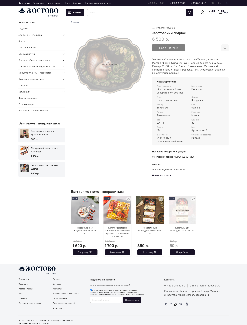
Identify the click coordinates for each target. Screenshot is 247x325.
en (219, 3)
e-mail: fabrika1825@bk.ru (205, 285)
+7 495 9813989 (177, 3)
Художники (24, 3)
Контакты (77, 3)
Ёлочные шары (26, 104)
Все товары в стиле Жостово (33, 110)
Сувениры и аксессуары (31, 79)
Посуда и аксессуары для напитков (36, 66)
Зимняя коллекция (28, 97)
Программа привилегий (64, 303)
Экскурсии (38, 3)
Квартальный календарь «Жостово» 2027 (149, 230)
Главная (75, 22)
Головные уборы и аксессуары (34, 60)
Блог (67, 3)
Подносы (23, 28)
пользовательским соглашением (131, 294)
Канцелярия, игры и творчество (34, 72)
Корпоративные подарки (98, 3)
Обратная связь (60, 298)
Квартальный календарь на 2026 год (182, 229)
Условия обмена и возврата (65, 293)
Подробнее (182, 252)
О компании (58, 308)
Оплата (56, 279)
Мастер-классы (54, 3)
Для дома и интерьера (30, 34)
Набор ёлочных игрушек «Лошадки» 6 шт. (85, 230)
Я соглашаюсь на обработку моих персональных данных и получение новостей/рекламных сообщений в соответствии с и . (117, 292)
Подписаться (132, 299)
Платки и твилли (27, 47)
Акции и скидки (26, 22)
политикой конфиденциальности (103, 294)
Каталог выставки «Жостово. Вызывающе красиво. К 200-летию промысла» (117, 232)
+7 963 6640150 (198, 3)
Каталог (77, 12)
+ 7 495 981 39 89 (174, 285)
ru (227, 3)
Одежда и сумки (26, 53)
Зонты (21, 41)
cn (212, 3)
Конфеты (23, 85)
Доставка (57, 284)
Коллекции (24, 91)
